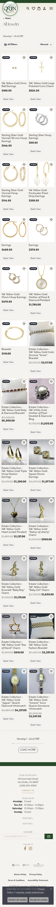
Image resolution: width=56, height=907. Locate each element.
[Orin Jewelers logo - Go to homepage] (10, 8)
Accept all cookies (39, 899)
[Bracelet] (14, 333)
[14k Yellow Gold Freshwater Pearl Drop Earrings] (41, 174)
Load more (28, 750)
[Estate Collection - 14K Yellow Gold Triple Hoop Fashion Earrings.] (14, 452)
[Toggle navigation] (51, 8)
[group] (14, 119)
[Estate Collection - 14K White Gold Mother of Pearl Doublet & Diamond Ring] (41, 391)
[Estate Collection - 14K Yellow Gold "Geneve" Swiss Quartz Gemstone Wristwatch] (41, 681)
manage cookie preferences (30, 892)
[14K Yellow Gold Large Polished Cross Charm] (41, 67)
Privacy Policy (35, 875)
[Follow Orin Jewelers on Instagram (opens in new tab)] (30, 848)
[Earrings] (14, 229)
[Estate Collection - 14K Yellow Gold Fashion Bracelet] (41, 626)
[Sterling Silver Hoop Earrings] (41, 119)
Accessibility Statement (38, 880)
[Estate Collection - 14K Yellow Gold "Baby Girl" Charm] (41, 568)
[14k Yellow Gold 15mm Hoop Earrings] (14, 278)
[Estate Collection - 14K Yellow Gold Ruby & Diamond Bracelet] (14, 391)
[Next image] (25, 119)
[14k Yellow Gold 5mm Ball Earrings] (14, 67)
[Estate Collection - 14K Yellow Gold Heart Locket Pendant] (14, 510)
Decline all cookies (17, 899)
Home (8, 18)
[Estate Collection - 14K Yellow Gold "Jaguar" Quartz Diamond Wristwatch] (14, 681)
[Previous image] (3, 119)
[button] (28, 8)
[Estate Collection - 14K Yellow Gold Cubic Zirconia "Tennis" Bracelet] (41, 333)
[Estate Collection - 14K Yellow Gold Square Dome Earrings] (41, 452)
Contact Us (28, 791)
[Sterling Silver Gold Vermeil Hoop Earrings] (14, 174)
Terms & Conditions (16, 880)
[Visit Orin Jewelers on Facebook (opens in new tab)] (25, 848)
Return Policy (20, 875)
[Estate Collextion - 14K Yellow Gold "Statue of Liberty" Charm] (41, 510)
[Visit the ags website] (38, 865)
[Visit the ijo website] (26, 865)
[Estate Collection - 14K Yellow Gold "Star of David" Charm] (14, 626)
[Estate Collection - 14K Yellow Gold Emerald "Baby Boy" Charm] (14, 568)
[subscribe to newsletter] (48, 836)
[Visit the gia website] (15, 865)
